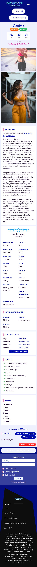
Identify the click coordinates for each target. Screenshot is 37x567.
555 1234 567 (20, 44)
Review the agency (26, 434)
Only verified (10, 475)
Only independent (12, 472)
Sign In (18, 11)
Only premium (10, 468)
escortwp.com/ (24, 344)
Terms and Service (11, 518)
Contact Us (8, 528)
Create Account (19, 18)
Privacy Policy (9, 513)
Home (6, 508)
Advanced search (19, 482)
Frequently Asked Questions (15, 523)
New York (28, 133)
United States (9, 136)
